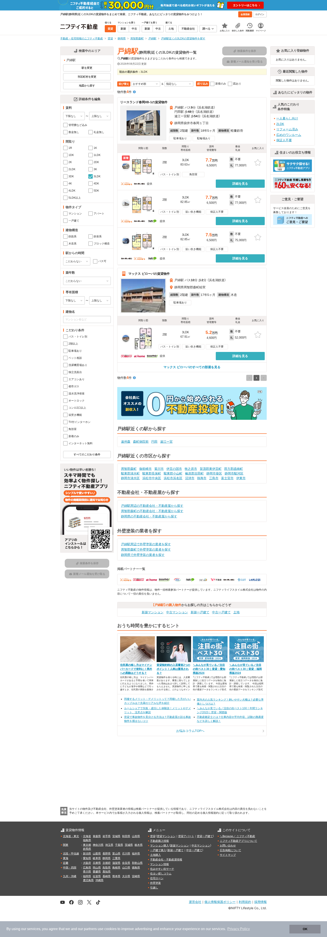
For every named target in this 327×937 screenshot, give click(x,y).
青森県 (97, 836)
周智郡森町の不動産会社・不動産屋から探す (152, 511)
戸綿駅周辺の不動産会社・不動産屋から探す (152, 505)
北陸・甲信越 (71, 853)
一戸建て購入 (158, 850)
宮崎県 (136, 876)
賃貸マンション (166, 836)
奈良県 (126, 862)
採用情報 (260, 902)
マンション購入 (159, 845)
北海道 (87, 836)
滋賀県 (116, 862)
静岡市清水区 (130, 478)
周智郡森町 (129, 469)
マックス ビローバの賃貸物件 (149, 273)
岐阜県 (97, 858)
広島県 (87, 867)
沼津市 (189, 478)
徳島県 (136, 867)
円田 (154, 441)
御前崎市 (145, 469)
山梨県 (97, 853)
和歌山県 (137, 862)
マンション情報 (159, 864)
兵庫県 (97, 862)
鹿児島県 (88, 880)
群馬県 (87, 848)
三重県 (116, 858)
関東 (65, 844)
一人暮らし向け (287, 118)
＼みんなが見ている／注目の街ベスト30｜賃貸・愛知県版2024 (209, 668)
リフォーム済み (287, 129)
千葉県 (119, 844)
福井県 (136, 853)
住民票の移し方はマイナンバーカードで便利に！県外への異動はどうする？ (136, 668)
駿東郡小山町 (173, 473)
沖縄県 (99, 880)
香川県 (87, 871)
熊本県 (116, 876)
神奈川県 (98, 844)
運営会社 (195, 902)
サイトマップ (228, 854)
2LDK (280, 124)
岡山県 (97, 867)
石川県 (126, 853)
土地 (236, 612)
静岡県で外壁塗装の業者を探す (143, 555)
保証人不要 (284, 140)
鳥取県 (107, 867)
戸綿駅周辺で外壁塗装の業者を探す (146, 544)
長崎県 (107, 876)
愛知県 (87, 858)
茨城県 (129, 844)
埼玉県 (109, 844)
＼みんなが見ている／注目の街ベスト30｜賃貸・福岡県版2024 (245, 668)
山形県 (136, 836)
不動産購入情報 (159, 840)
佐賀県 (97, 876)
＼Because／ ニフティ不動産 (237, 836)
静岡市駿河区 (234, 473)
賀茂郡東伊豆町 (211, 469)
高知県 (107, 871)
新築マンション (153, 612)
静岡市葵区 (214, 473)
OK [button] (305, 929)
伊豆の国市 (174, 469)
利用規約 (245, 902)
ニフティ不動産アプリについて (238, 840)
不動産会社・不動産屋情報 (166, 859)
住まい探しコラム (161, 873)
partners (90, 929)
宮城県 (116, 836)
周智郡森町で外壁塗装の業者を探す (146, 549)
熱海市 (201, 478)
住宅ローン (157, 878)
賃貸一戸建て (205, 836)
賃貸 (152, 836)
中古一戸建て (221, 612)
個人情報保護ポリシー (220, 902)
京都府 (107, 862)
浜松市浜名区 (173, 478)
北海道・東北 (71, 836)
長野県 (107, 853)
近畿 (65, 862)
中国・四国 (69, 867)
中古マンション (177, 612)
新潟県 (87, 853)
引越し (154, 887)
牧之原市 (191, 469)
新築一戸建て (200, 612)
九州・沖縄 (69, 876)
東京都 (87, 844)
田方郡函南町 (233, 469)
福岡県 (87, 876)
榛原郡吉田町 (194, 473)
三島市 (213, 478)
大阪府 (87, 862)
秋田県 (126, 836)
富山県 (116, 853)
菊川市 (159, 469)
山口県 (126, 867)
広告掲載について (230, 850)
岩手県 (107, 836)
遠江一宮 (166, 441)
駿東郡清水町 (130, 473)
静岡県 (107, 858)
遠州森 (125, 441)
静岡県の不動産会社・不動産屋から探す (149, 516)
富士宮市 (227, 478)
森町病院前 (141, 441)
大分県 (126, 876)
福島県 (87, 840)
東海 (65, 858)
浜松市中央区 (151, 478)
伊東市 (241, 478)
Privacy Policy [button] (238, 929)
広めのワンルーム (288, 135)
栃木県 (139, 844)
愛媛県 (97, 871)
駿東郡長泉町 (151, 473)
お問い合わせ (228, 845)
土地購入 (155, 854)
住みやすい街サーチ (162, 868)
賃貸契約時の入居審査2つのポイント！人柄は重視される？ (173, 668)
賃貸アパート (186, 836)
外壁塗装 (155, 882)
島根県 (116, 867)
